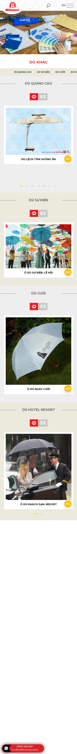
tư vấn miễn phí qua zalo (24, 750)
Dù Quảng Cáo (22, 72)
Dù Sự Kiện (43, 72)
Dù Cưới (60, 72)
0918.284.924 (25, 746)
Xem (68, 159)
